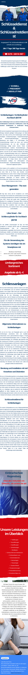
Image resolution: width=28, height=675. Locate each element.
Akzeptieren (5, 658)
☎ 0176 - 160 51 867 (14, 54)
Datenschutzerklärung (16, 673)
